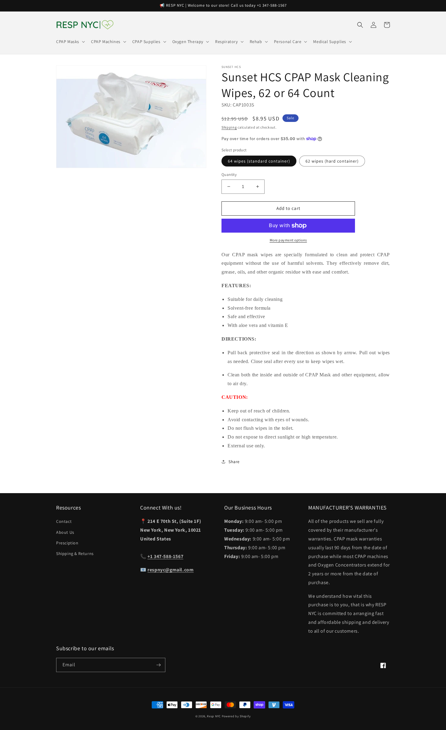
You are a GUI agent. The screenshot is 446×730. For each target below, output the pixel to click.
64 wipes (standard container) (259, 161)
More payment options (288, 240)
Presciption (67, 543)
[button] (69, 41)
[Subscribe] (158, 665)
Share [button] (234, 461)
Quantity (229, 174)
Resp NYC (214, 716)
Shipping (229, 127)
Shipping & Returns (75, 553)
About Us (65, 532)
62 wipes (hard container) (332, 161)
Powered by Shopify (236, 716)
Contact (64, 521)
